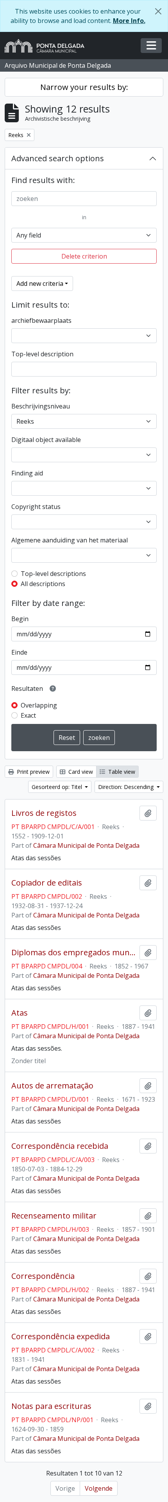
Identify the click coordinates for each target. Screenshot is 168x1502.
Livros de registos (44, 813)
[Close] (158, 11)
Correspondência (43, 1276)
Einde (19, 652)
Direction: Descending (126, 787)
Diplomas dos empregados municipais (73, 952)
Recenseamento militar (54, 1215)
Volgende (99, 1488)
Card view (80, 771)
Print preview (32, 771)
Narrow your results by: (84, 87)
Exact (28, 715)
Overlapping (39, 705)
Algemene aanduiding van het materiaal (69, 540)
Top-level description (42, 354)
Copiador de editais (46, 882)
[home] (48, 46)
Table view (121, 771)
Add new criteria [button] (39, 283)
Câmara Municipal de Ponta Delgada (86, 845)
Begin (20, 619)
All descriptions (43, 583)
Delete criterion (84, 256)
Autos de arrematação (52, 1085)
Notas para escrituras (51, 1406)
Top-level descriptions (53, 573)
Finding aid (27, 473)
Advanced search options (57, 158)
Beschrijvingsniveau (40, 406)
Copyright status (36, 506)
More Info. (129, 20)
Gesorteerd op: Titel (58, 787)
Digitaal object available (46, 439)
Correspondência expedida (60, 1336)
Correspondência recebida (59, 1146)
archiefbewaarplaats (41, 320)
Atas (19, 1013)
